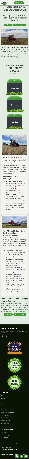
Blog (2, 403)
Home (2, 395)
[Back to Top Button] (26, 456)
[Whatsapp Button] (21, 456)
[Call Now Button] (17, 456)
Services (3, 400)
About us (3, 398)
